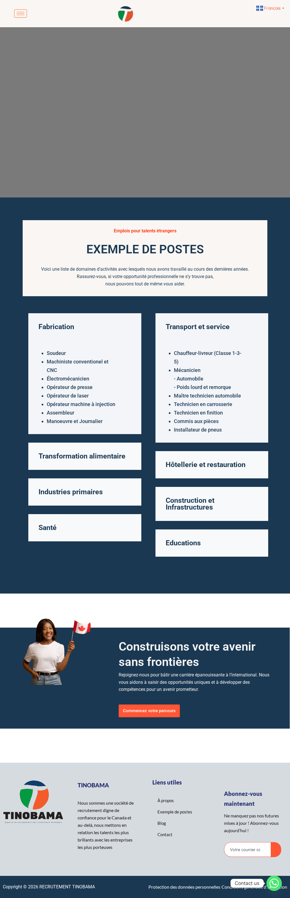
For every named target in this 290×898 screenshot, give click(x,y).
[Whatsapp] (274, 883)
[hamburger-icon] (20, 13)
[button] (84, 326)
